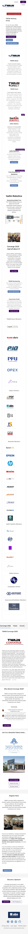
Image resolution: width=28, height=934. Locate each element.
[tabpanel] (14, 649)
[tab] (5, 507)
